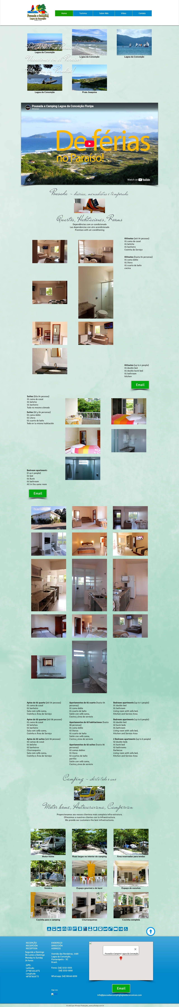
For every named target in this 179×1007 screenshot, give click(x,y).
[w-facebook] (54, 996)
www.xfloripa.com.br (96, 1006)
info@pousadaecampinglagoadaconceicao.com (119, 995)
